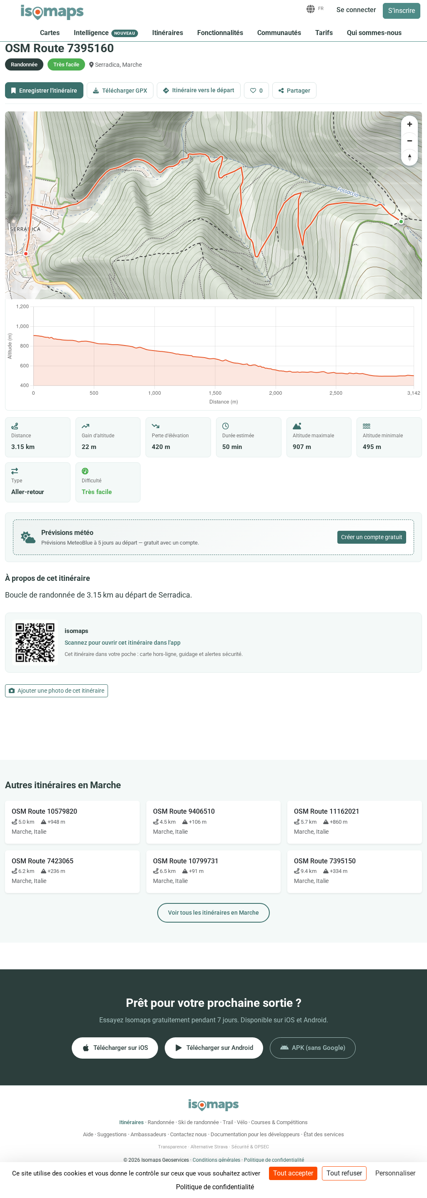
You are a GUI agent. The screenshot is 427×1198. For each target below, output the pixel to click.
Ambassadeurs (148, 1134)
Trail (228, 1122)
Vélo (242, 1122)
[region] (213, 205)
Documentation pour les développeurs (255, 1134)
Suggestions (112, 1134)
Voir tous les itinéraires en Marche (213, 912)
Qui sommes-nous (374, 33)
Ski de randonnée (198, 1122)
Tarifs (324, 33)
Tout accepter (293, 1173)
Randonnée (161, 1122)
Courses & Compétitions (279, 1122)
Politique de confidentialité (274, 1160)
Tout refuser (344, 1173)
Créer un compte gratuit (371, 537)
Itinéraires (167, 33)
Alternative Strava (209, 1147)
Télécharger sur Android (219, 1048)
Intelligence (104, 33)
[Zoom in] (409, 124)
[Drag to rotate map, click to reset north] (409, 157)
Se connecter (356, 10)
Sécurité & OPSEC (250, 1147)
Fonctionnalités (220, 33)
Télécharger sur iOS (120, 1048)
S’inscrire (401, 11)
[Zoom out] (409, 140)
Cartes (50, 33)
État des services (324, 1134)
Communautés (279, 33)
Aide (88, 1134)
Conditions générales (216, 1160)
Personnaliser (395, 1173)
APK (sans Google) (318, 1048)
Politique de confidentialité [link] (215, 1187)
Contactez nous (188, 1134)
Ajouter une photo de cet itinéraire (60, 690)
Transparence (172, 1147)
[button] (401, 221)
